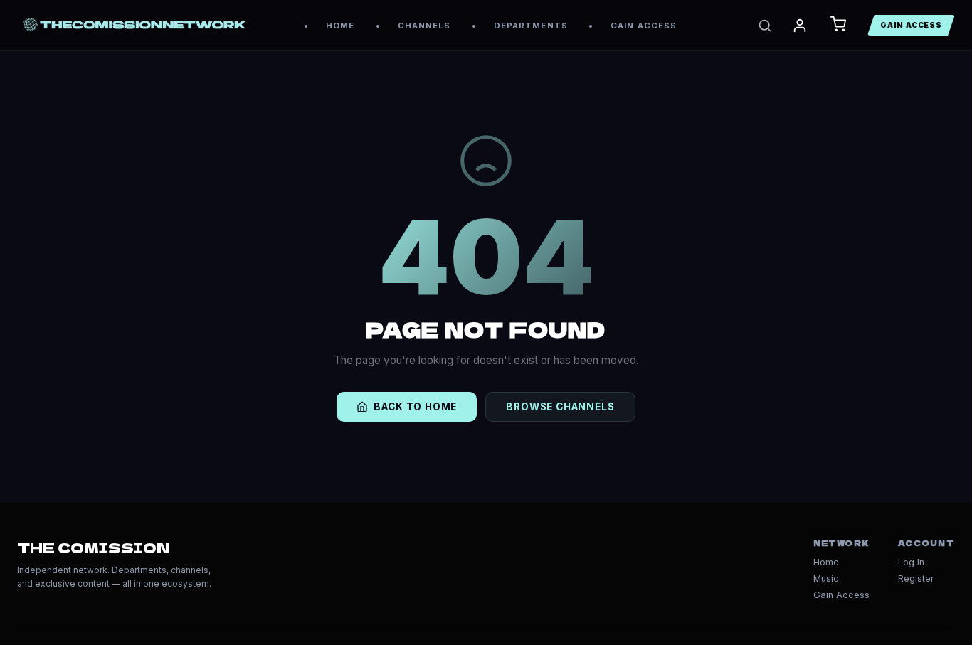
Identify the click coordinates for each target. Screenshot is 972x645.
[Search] (765, 25)
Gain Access (841, 595)
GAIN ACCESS (644, 26)
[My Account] (800, 26)
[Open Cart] (838, 25)
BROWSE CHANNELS (560, 406)
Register (916, 578)
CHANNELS (424, 26)
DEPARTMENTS (531, 26)
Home (826, 562)
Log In (911, 562)
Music (826, 578)
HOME (340, 26)
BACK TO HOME (415, 406)
